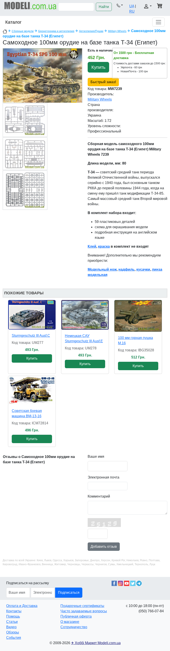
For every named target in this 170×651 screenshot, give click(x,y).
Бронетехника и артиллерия (56, 31)
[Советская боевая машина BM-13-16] (32, 390)
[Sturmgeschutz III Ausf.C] (32, 314)
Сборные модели (23, 31)
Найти (104, 7)
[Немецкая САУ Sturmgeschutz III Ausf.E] (85, 315)
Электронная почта (103, 477)
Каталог (13, 22)
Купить (98, 67)
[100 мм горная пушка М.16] (138, 316)
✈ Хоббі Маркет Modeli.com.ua (96, 643)
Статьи (12, 622)
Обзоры (12, 632)
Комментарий (99, 496)
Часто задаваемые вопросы (83, 611)
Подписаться (68, 592)
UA (131, 6)
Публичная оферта (76, 616)
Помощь (13, 616)
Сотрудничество (73, 627)
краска (104, 246)
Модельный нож (102, 269)
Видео (11, 627)
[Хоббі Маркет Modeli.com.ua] (30, 5)
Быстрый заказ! (103, 82)
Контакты (13, 611)
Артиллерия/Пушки (91, 31)
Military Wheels (117, 31)
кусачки (143, 269)
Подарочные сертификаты (82, 606)
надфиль (126, 269)
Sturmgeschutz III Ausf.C (31, 335)
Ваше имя (96, 456)
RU (132, 11)
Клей (92, 246)
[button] (119, 5)
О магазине (69, 622)
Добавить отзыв (104, 546)
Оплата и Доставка (21, 606)
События (13, 638)
